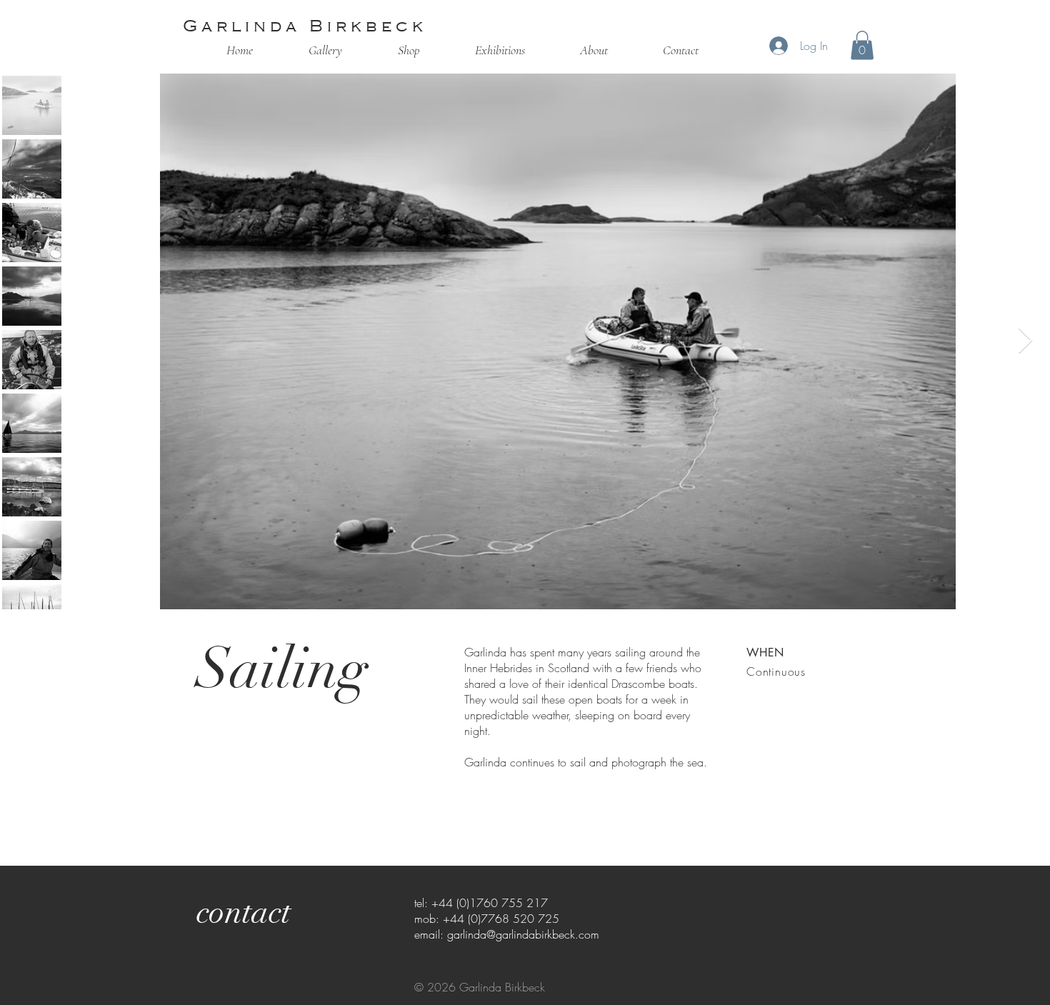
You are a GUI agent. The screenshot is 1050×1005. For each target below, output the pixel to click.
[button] (862, 45)
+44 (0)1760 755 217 (489, 903)
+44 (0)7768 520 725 (501, 918)
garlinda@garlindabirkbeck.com (523, 934)
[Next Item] (1025, 341)
